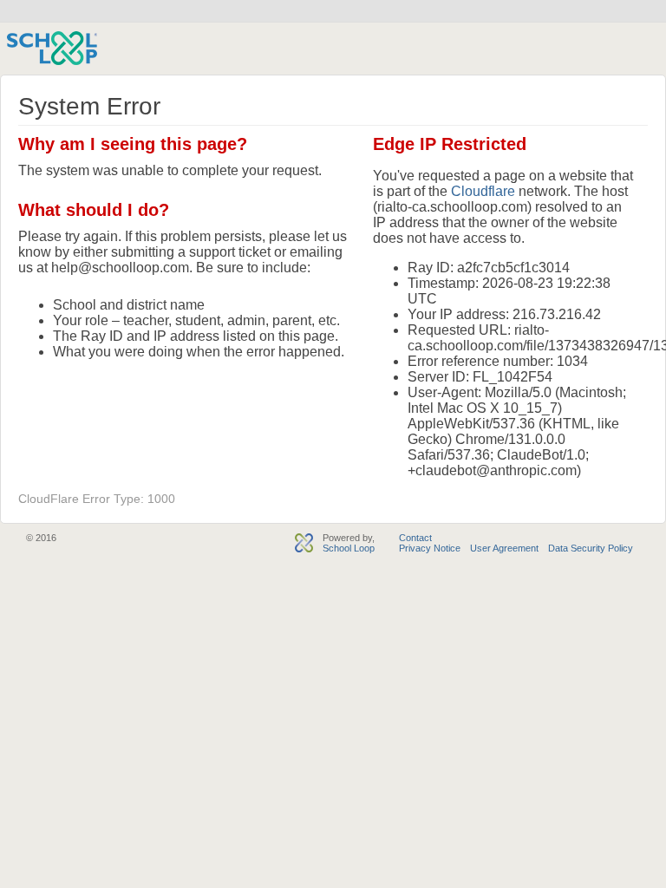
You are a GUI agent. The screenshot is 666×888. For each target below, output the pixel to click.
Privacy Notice (429, 548)
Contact (415, 537)
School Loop (349, 548)
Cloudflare (483, 191)
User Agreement (504, 548)
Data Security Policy (590, 548)
